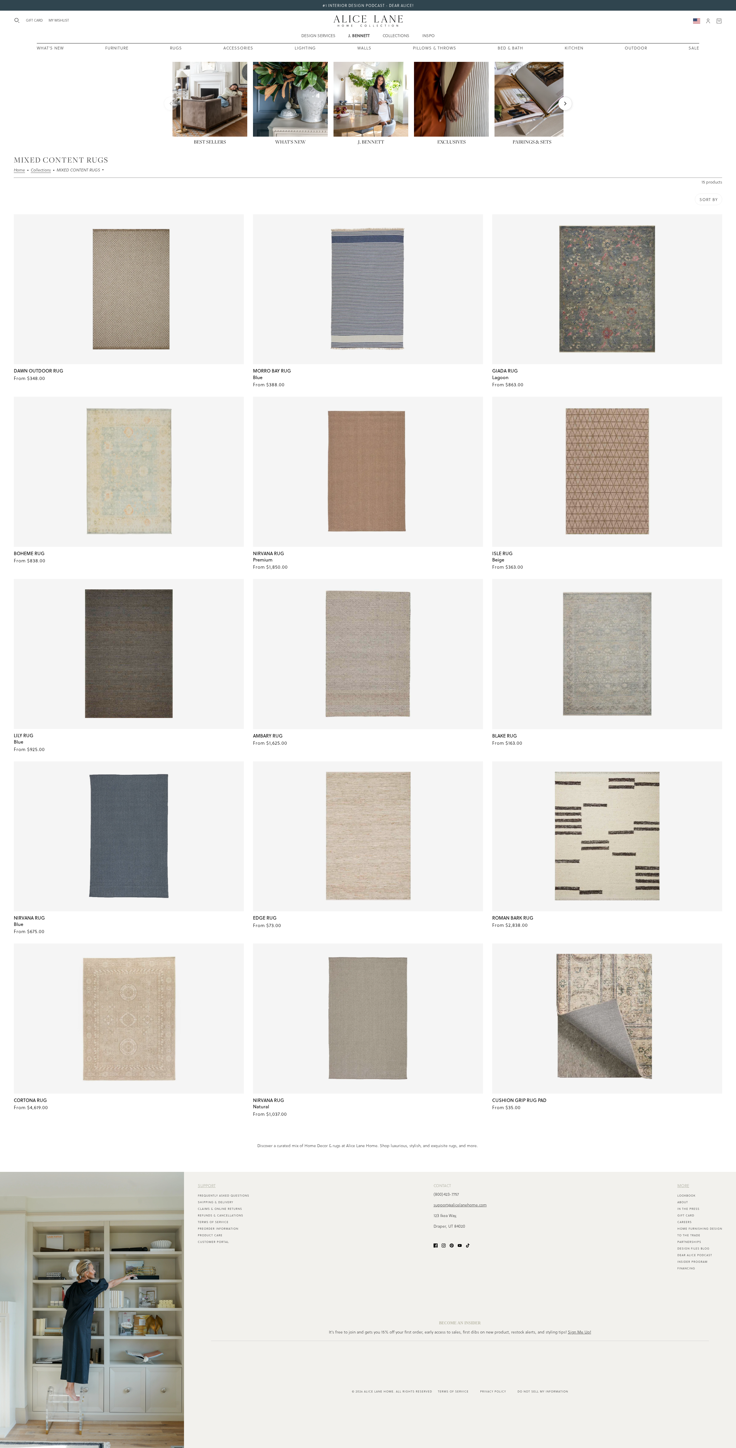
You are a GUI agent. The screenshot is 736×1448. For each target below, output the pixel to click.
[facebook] (435, 1244)
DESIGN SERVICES (318, 36)
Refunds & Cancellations (220, 1215)
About (682, 1202)
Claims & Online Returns (220, 1209)
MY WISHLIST (59, 20)
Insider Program (692, 1262)
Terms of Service (213, 1222)
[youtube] (459, 1244)
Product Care (210, 1235)
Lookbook (686, 1195)
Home (19, 170)
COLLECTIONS (396, 36)
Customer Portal (213, 1242)
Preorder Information (218, 1229)
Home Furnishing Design (699, 1229)
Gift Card (685, 1215)
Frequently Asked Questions (223, 1195)
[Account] (708, 21)
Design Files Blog (693, 1248)
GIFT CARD (34, 20)
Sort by (708, 199)
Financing (686, 1268)
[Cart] (719, 21)
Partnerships (689, 1242)
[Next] (565, 103)
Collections (41, 170)
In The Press (688, 1209)
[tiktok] (467, 1244)
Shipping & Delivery (215, 1202)
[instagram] (443, 1244)
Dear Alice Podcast (694, 1255)
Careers (684, 1222)
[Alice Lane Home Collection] (368, 21)
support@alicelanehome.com (460, 1205)
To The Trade (688, 1235)
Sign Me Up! (579, 1332)
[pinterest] (451, 1244)
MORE (683, 1186)
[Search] (17, 20)
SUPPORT (207, 1186)
